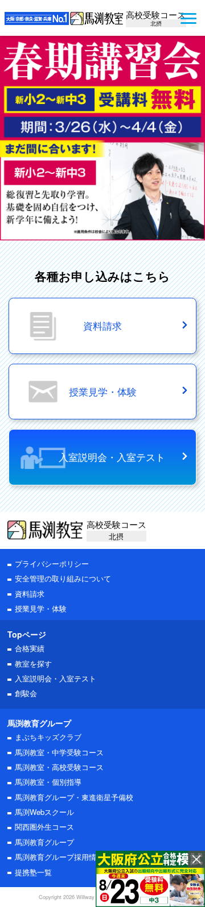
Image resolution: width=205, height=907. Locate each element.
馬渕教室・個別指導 (48, 781)
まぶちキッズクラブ (48, 736)
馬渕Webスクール (44, 811)
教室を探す (33, 663)
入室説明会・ (55, 678)
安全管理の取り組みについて (63, 578)
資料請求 (29, 593)
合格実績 (29, 648)
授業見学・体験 (41, 608)
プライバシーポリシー (52, 563)
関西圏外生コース (44, 826)
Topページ (26, 634)
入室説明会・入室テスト (112, 457)
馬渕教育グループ (44, 842)
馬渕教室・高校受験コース (59, 767)
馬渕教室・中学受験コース (59, 752)
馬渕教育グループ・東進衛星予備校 (74, 797)
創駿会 (26, 693)
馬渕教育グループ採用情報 (59, 856)
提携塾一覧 (33, 872)
